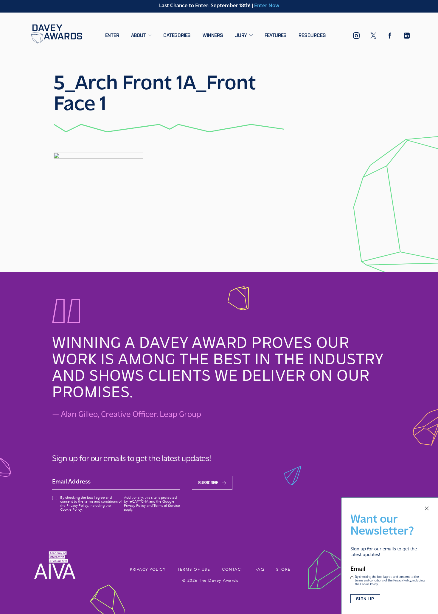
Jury (241, 35)
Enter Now (266, 6)
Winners (213, 35)
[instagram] (356, 37)
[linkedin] (407, 37)
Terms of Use (193, 569)
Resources (312, 35)
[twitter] (373, 37)
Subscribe (208, 483)
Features (276, 35)
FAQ (260, 569)
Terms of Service (166, 505)
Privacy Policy (402, 580)
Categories (177, 35)
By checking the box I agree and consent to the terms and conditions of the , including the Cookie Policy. (390, 581)
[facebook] (390, 37)
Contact (232, 569)
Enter (112, 35)
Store (283, 569)
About (139, 35)
